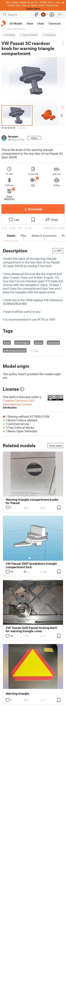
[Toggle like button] (8, 508)
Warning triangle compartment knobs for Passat (32, 501)
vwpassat (53, 342)
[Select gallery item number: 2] (33, 494)
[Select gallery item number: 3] (36, 494)
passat (38, 342)
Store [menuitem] (30, 23)
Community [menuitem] (56, 23)
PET (33, 185)
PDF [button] (59, 250)
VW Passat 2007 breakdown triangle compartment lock (31, 565)
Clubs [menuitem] (40, 23)
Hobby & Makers (30, 35)
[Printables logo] (3, 23)
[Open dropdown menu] (63, 43)
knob (7, 342)
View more (55, 445)
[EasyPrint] (36, 14)
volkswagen (22, 342)
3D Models (10, 35)
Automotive (50, 35)
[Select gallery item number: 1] (29, 494)
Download (35, 209)
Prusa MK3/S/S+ (9, 197)
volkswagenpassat (15, 350)
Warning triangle (17, 693)
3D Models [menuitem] (16, 23)
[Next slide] (61, 115)
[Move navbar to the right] (62, 23)
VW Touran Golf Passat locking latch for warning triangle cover (31, 629)
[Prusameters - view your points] (43, 14)
